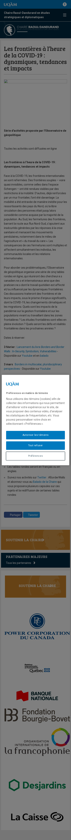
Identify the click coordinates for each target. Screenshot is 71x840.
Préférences (35, 456)
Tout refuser (35, 445)
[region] (35, 420)
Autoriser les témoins (35, 435)
